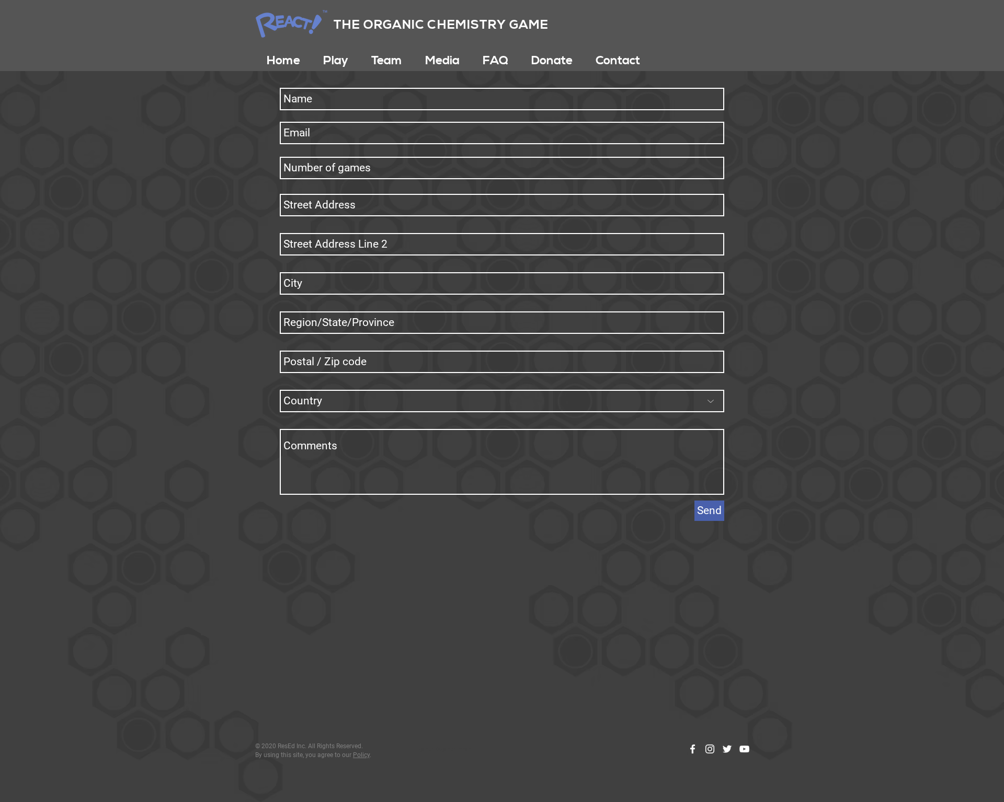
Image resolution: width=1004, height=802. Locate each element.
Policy (361, 755)
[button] (336, 60)
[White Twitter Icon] (727, 749)
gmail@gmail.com (445, 749)
